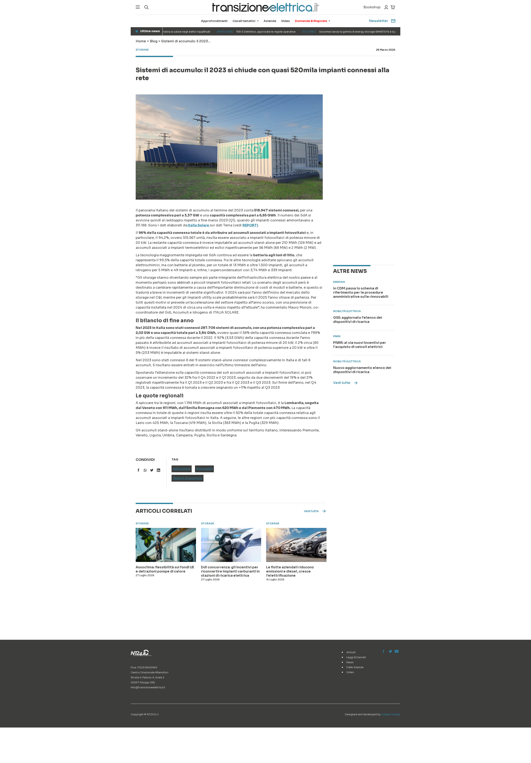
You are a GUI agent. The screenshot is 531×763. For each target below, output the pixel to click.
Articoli (351, 652)
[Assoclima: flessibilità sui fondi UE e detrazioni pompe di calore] (166, 545)
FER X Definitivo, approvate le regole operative (241, 31)
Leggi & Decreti (356, 657)
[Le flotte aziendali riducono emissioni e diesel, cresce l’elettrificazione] (296, 545)
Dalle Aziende (355, 667)
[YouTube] (396, 651)
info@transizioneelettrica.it (148, 687)
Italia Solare (181, 469)
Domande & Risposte (311, 21)
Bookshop (371, 7)
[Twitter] (390, 651)
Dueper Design (390, 714)
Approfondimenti (214, 21)
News (350, 662)
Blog (153, 41)
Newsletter (378, 21)
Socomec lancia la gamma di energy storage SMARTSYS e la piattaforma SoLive (345, 31)
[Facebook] (384, 651)
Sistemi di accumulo (187, 478)
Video (285, 21)
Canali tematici (244, 21)
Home (141, 41)
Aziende (270, 21)
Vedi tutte (341, 383)
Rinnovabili (204, 469)
